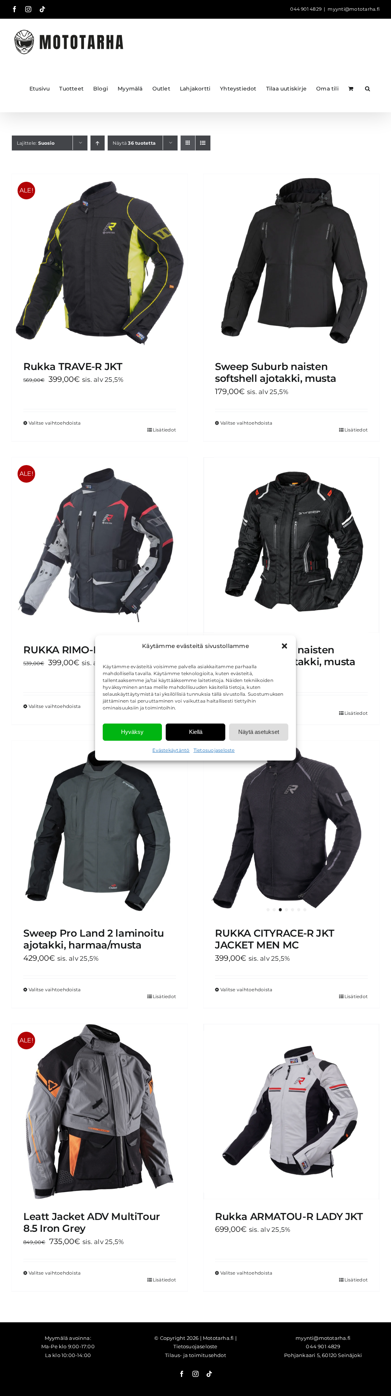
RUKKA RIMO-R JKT (72, 650)
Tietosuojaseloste (214, 750)
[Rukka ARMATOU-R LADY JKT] (291, 1111)
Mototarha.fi (218, 1338)
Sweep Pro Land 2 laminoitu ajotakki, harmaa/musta (93, 939)
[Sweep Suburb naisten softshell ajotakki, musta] (291, 261)
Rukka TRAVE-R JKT (72, 366)
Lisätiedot (164, 430)
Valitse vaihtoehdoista (55, 423)
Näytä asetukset (258, 732)
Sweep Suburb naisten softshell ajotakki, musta (275, 372)
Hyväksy (132, 732)
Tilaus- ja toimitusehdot (195, 1355)
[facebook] (182, 1374)
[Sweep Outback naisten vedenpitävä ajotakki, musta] (291, 545)
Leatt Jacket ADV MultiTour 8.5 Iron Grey (91, 1222)
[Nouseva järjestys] (97, 143)
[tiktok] (209, 1374)
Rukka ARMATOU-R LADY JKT (289, 1216)
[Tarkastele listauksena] (203, 143)
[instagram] (195, 1374)
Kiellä (195, 732)
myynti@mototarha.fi (354, 9)
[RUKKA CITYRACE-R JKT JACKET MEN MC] (291, 828)
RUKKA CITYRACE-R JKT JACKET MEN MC (274, 939)
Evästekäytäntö (170, 750)
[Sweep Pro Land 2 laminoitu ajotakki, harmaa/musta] (99, 828)
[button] (284, 646)
